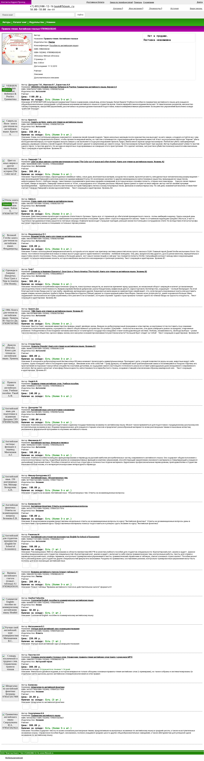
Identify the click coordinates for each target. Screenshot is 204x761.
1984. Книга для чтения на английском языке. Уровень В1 (57, 311)
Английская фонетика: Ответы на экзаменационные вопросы (59, 506)
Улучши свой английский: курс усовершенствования (55, 629)
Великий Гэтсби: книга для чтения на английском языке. (56, 236)
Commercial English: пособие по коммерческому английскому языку (62, 600)
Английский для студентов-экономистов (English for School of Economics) (65, 537)
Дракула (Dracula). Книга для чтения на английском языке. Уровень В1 (63, 346)
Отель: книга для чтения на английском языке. (52, 201)
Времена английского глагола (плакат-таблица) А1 (54, 572)
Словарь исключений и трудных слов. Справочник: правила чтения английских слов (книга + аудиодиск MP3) (81, 657)
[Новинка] (10, 99)
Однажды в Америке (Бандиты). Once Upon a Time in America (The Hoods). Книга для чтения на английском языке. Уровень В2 (89, 271)
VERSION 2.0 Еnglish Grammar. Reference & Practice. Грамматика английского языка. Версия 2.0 (74, 87)
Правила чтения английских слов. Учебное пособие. (55, 383)
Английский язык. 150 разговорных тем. (49, 478)
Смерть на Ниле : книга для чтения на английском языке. (57, 122)
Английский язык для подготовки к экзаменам (53, 410)
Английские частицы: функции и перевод (50, 442)
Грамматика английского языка (45, 715)
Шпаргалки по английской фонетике (47, 687)
